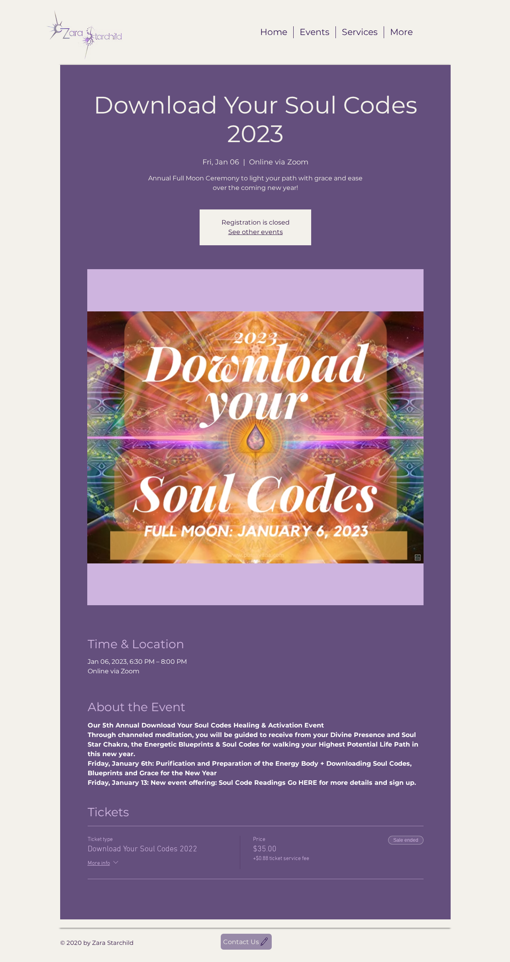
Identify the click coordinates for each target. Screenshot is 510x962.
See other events (255, 232)
